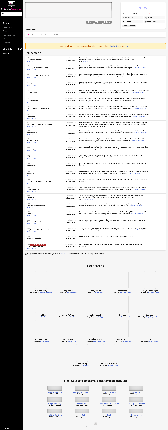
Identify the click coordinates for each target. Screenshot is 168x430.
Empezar (6, 19)
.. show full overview (89, 61)
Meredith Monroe (72, 317)
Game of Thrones (55, 392)
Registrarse (7, 53)
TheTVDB (63, 254)
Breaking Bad (136, 415)
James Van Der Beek (45, 292)
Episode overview (31, 61)
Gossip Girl (136, 392)
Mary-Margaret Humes (153, 317)
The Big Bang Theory (136, 404)
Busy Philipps (99, 317)
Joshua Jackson (99, 292)
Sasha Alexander (99, 341)
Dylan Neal (72, 341)
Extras (55, 34)
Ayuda (5, 31)
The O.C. (81, 415)
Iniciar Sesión (8, 49)
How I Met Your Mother (81, 392)
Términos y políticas (98, 427)
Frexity (89, 427)
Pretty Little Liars (54, 415)
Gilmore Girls (82, 404)
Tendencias (8, 27)
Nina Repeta (44, 341)
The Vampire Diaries (109, 392)
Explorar (6, 23)
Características (9, 35)
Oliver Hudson (85, 365)
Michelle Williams (126, 292)
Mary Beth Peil (153, 292)
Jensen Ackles (153, 341)
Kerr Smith (44, 317)
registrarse (127, 46)
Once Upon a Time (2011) (109, 404)
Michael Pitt (126, 341)
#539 (143, 8)
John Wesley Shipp (126, 317)
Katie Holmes (72, 292)
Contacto (7, 43)
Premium (7, 39)
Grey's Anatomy (54, 404)
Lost (109, 415)
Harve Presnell (113, 365)
